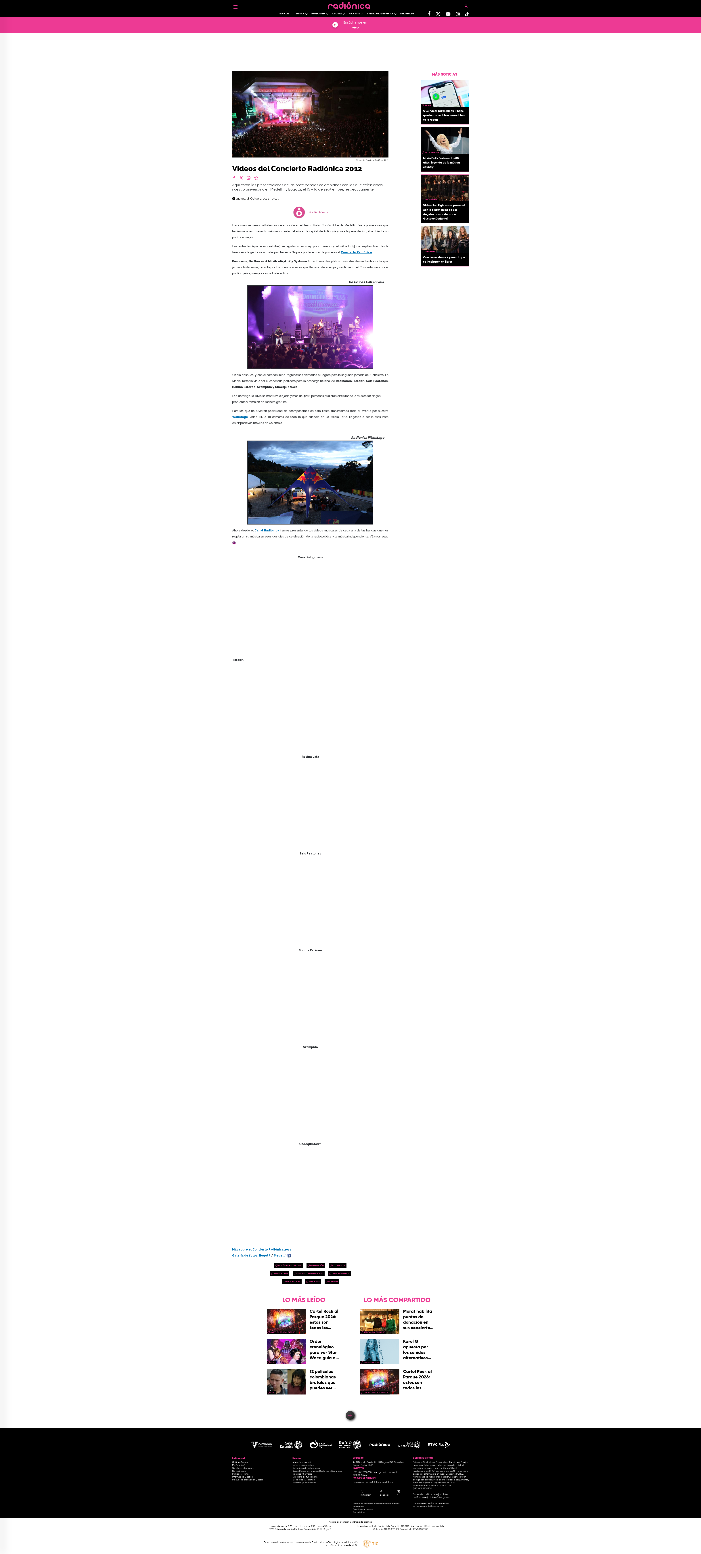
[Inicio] (349, 4)
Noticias (284, 14)
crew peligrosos (340, 1273)
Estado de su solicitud (303, 1480)
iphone (428, 105)
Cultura (337, 14)
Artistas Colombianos (374, 1332)
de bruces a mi (292, 1281)
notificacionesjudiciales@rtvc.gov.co (431, 1497)
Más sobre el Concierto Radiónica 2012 (261, 1249)
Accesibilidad (360, 1512)
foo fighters (431, 200)
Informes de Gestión (242, 1477)
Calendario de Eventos (380, 14)
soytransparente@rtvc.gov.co (428, 1506)
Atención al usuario (302, 1462)
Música (300, 14)
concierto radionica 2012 (309, 1273)
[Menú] (235, 7)
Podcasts (354, 14)
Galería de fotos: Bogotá (251, 1255)
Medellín (280, 1255)
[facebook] (234, 178)
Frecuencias (407, 14)
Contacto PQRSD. (455, 1474)
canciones (430, 252)
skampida (333, 1281)
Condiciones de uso (363, 1510)
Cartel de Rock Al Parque (282, 1332)
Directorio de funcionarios (305, 1477)
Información (317, 1265)
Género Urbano (371, 1362)
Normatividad (239, 1471)
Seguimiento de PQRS (445, 1483)
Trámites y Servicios (302, 1474)
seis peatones (281, 1273)
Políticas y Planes (241, 1474)
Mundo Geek (318, 14)
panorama (314, 1281)
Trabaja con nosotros (303, 1465)
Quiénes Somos (240, 1462)
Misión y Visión (239, 1465)
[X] (241, 178)
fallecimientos (432, 152)
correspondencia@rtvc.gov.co (451, 1471)
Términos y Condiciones (304, 1483)
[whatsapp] (248, 178)
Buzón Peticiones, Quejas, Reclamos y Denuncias (317, 1471)
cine (272, 1362)
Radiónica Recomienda (290, 1265)
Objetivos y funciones (243, 1468)
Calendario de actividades (306, 1468)
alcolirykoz (338, 1265)
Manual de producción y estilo (247, 1480)
